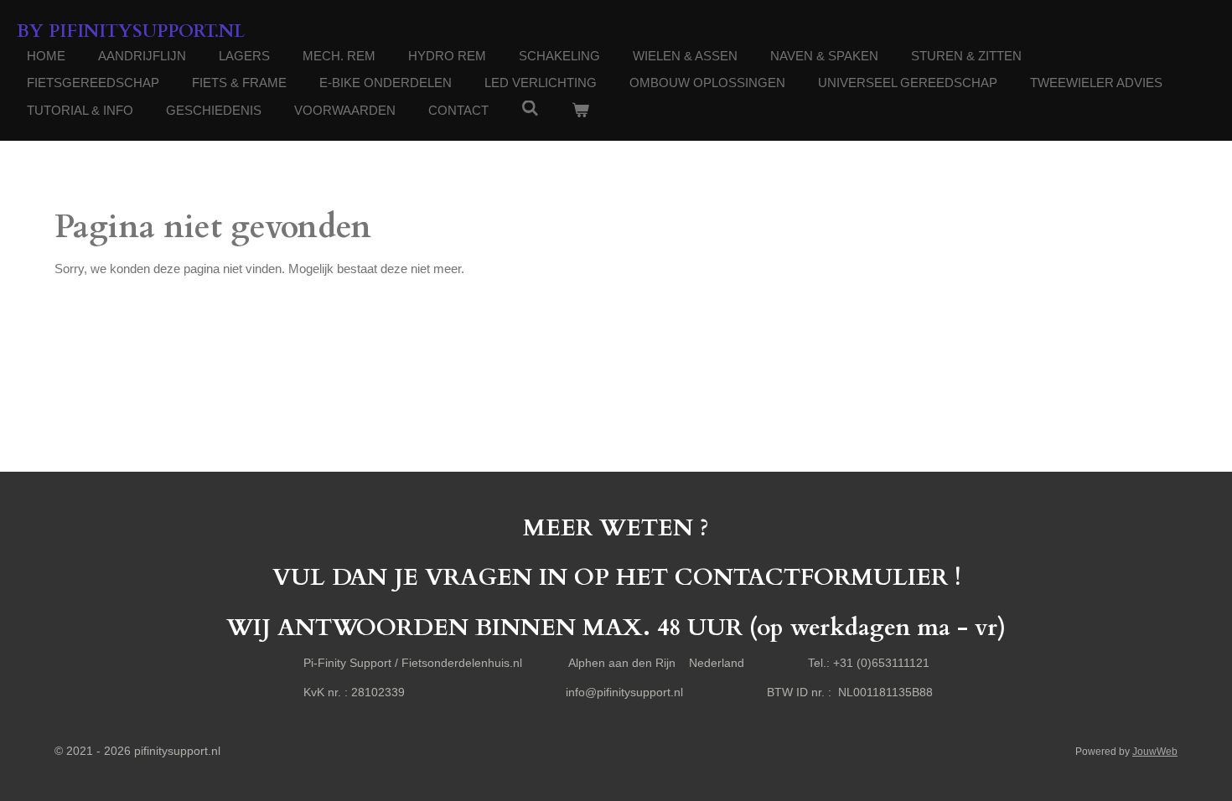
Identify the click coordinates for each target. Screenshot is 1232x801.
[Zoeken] (530, 108)
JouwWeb (1155, 751)
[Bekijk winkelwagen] (580, 111)
